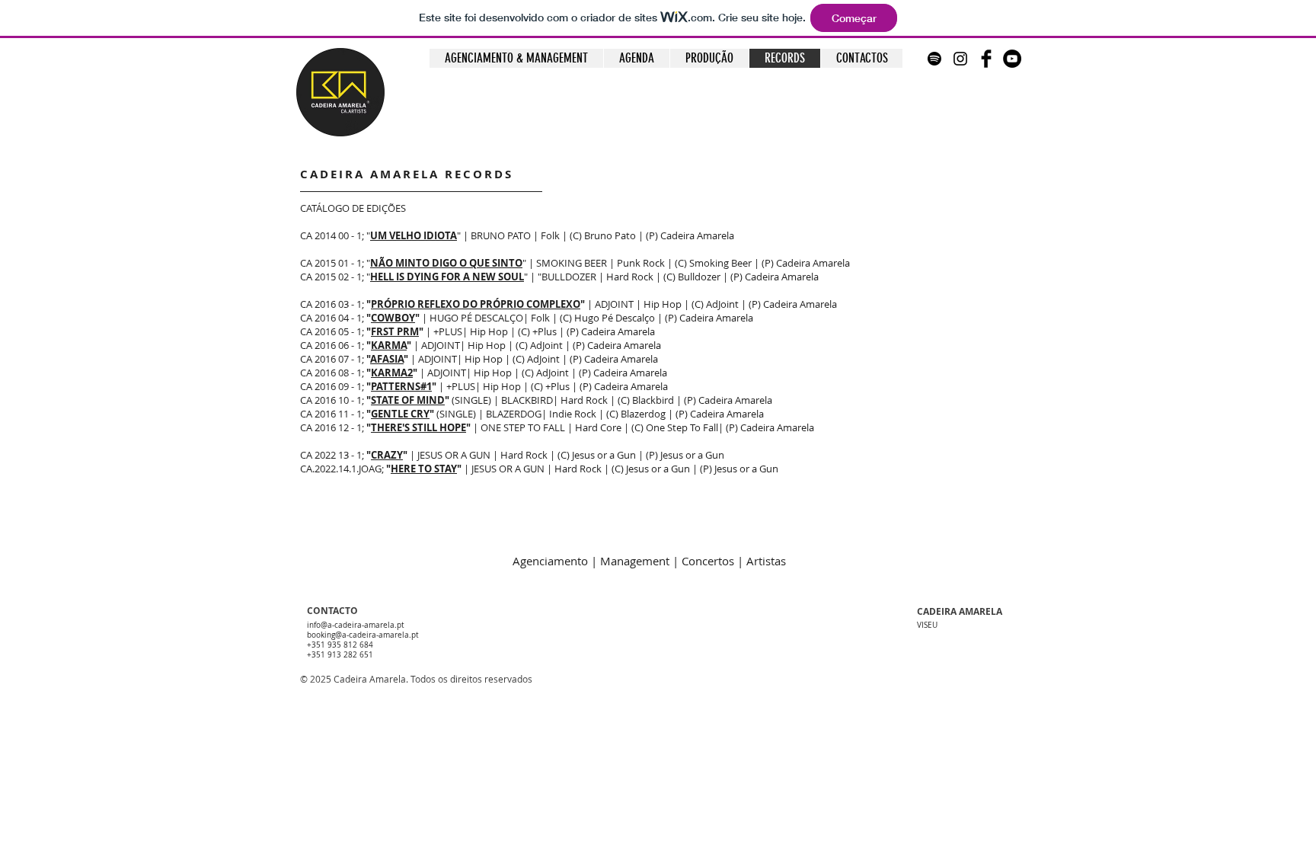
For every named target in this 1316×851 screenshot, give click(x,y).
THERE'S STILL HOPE (418, 427)
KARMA (389, 345)
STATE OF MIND (408, 400)
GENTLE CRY (400, 414)
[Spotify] (934, 59)
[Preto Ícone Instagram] (960, 59)
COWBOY (393, 318)
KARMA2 (392, 372)
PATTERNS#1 (401, 386)
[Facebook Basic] (986, 59)
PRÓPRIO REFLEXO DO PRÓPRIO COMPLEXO (475, 304)
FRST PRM (395, 331)
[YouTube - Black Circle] (1012, 59)
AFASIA (387, 359)
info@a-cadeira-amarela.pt (355, 625)
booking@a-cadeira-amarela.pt (363, 635)
